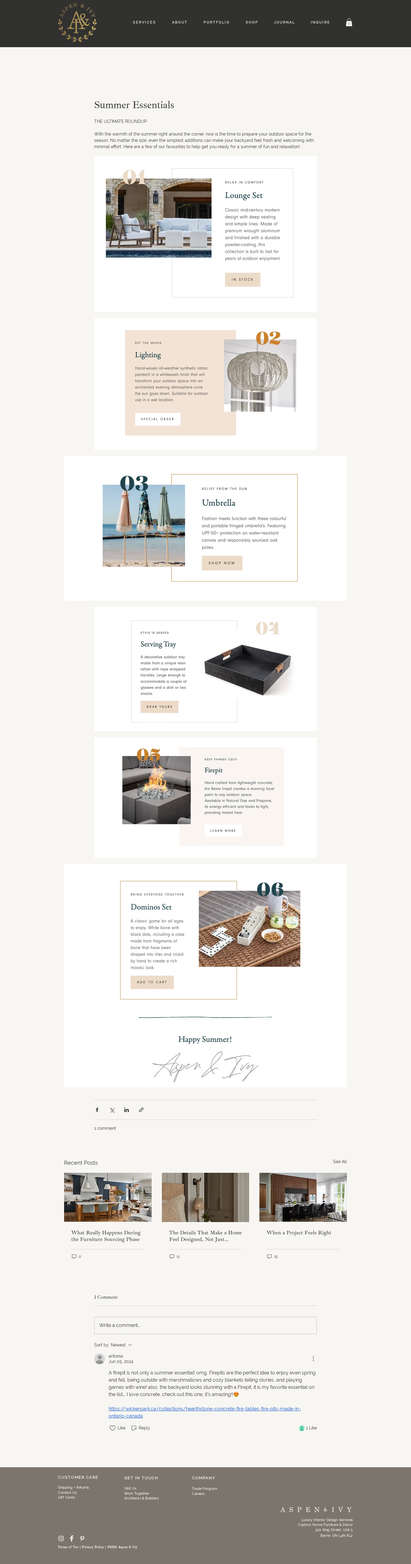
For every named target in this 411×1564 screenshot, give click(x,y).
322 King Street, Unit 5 (334, 1530)
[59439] (72, 1538)
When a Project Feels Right (299, 1232)
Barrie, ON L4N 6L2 (336, 1536)
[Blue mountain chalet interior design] (108, 1197)
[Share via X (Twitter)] (112, 1110)
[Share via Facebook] (97, 1110)
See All (340, 1161)
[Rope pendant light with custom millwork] (205, 1197)
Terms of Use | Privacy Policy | (82, 1547)
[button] (349, 22)
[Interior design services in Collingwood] (303, 1197)
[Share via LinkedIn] (126, 1110)
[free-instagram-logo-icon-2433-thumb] (61, 1538)
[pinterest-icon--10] (82, 1538)
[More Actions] (313, 1358)
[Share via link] (141, 1110)
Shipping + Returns (73, 1487)
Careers (198, 1494)
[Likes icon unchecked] (112, 1428)
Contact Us (67, 1493)
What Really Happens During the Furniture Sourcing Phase (106, 1235)
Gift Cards (66, 1497)
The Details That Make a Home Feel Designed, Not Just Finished (205, 1235)
